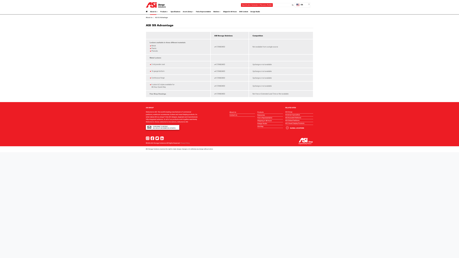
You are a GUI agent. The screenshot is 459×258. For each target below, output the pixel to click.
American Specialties (292, 115)
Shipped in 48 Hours (230, 12)
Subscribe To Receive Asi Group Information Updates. (164, 127)
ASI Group (288, 112)
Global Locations (297, 128)
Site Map (260, 126)
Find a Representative (203, 12)
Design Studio (255, 12)
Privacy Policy (185, 143)
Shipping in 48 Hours (264, 121)
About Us (153, 12)
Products (163, 12)
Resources (261, 115)
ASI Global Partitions (292, 120)
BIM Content (243, 12)
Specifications (175, 12)
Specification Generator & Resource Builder (257, 5)
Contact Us (233, 115)
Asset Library (187, 12)
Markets (216, 12)
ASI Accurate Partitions (293, 118)
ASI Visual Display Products (294, 123)
